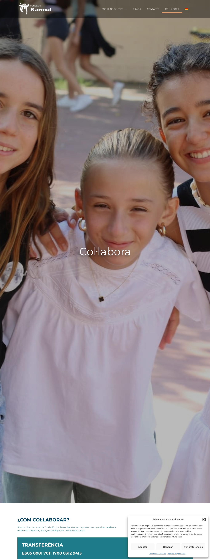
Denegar (168, 546)
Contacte (153, 9)
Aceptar (142, 546)
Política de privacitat (176, 554)
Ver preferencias (193, 546)
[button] (203, 519)
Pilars (137, 9)
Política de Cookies (157, 554)
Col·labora (172, 9)
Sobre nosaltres (112, 9)
